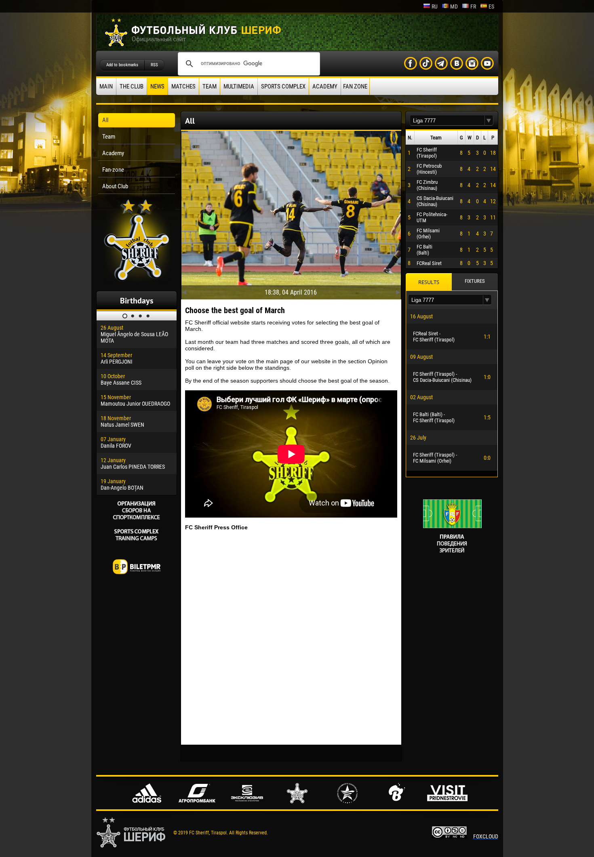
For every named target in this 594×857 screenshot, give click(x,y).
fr (473, 6)
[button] (488, 121)
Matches (183, 86)
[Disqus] (291, 638)
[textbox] (447, 121)
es (491, 6)
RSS (154, 64)
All (105, 120)
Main (106, 86)
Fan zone (355, 86)
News (157, 86)
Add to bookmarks (122, 64)
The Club (131, 86)
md (454, 6)
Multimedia (238, 86)
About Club (115, 186)
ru (435, 6)
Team (209, 86)
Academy (324, 86)
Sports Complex (283, 86)
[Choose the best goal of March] (291, 213)
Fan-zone (113, 169)
